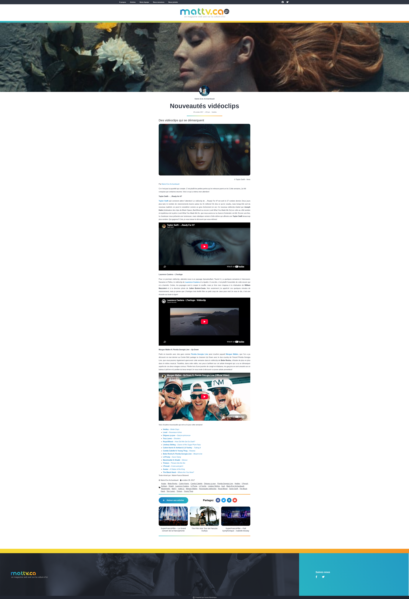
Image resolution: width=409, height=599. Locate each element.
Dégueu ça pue (210, 484)
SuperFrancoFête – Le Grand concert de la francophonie (173, 529)
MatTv (174, 489)
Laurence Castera (182, 486)
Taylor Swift (233, 489)
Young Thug (188, 491)
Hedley (237, 484)
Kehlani (164, 486)
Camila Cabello (196, 484)
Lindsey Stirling (214, 486)
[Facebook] (283, 2)
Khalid (171, 486)
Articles (133, 2)
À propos (122, 2)
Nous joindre (173, 2)
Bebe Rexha (172, 484)
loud (223, 486)
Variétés (214, 112)
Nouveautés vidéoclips (207, 489)
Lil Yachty (202, 486)
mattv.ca (181, 489)
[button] (218, 500)
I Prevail (245, 484)
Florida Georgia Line (199, 354)
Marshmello (165, 489)
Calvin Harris (184, 484)
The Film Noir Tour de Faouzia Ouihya (204, 529)
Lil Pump (194, 486)
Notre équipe (144, 2)
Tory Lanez (171, 491)
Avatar (163, 484)
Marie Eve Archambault (170, 184)
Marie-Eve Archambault (235, 486)
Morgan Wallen (191, 489)
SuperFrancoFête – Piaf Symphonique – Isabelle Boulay (235, 529)
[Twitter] (287, 2)
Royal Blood (222, 489)
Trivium (179, 491)
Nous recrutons (158, 2)
